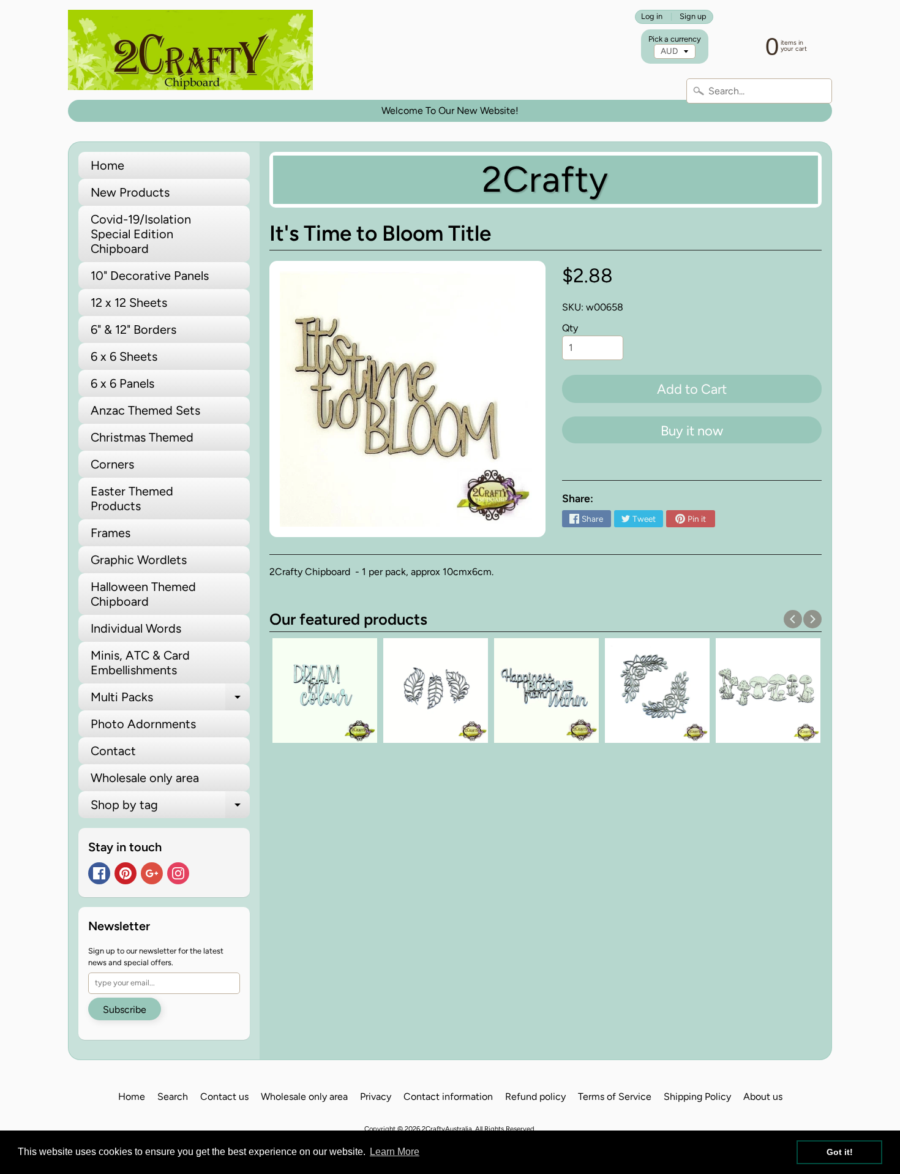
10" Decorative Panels (150, 275)
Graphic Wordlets (139, 559)
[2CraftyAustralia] (190, 50)
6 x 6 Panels (122, 383)
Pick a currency (674, 38)
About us (762, 1096)
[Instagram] (178, 873)
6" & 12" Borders (133, 329)
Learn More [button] (394, 1151)
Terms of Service (614, 1096)
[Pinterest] (125, 873)
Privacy (375, 1096)
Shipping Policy (697, 1096)
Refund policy (535, 1096)
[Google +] (152, 873)
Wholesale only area (145, 777)
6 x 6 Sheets (124, 356)
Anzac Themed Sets (145, 410)
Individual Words (136, 628)
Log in (651, 17)
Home (107, 165)
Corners (112, 464)
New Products (130, 192)
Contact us (224, 1096)
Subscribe (124, 1009)
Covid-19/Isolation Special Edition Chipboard (141, 234)
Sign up (693, 17)
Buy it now (692, 431)
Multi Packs (170, 700)
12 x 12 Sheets (129, 302)
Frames (110, 532)
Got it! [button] (840, 1152)
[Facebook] (99, 873)
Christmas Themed (142, 437)
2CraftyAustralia (447, 1128)
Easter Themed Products (132, 498)
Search (172, 1096)
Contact (113, 750)
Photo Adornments (143, 724)
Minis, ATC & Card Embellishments (140, 662)
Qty (570, 328)
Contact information (448, 1096)
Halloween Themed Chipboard (143, 594)
